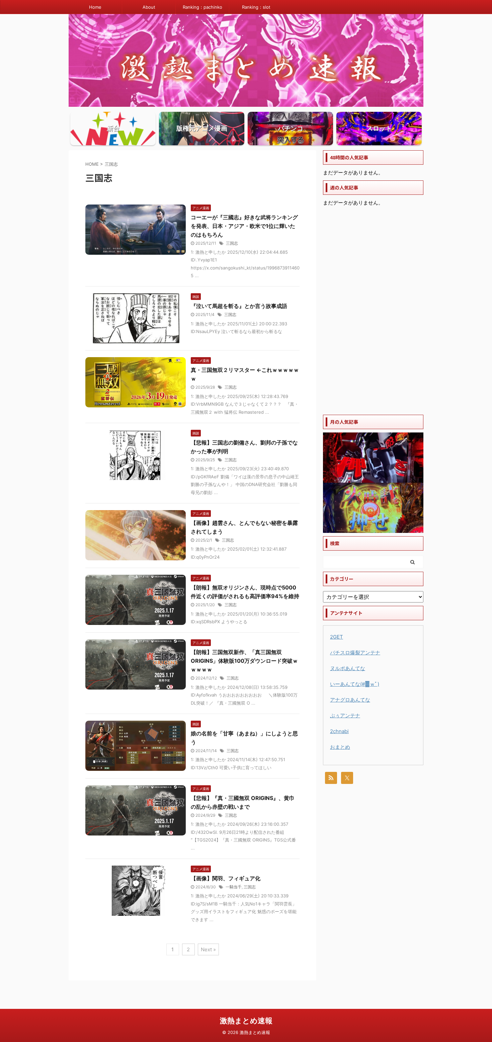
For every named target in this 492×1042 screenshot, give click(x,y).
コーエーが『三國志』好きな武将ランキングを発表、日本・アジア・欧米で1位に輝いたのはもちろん (244, 226)
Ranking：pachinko (202, 7)
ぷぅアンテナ (345, 715)
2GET (336, 637)
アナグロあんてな (350, 700)
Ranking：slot (256, 7)
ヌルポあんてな (347, 668)
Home (95, 7)
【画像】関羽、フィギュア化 (225, 878)
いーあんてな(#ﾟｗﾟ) (354, 684)
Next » (208, 949)
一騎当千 (234, 886)
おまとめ (340, 747)
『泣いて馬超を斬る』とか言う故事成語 (239, 306)
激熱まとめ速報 (246, 1020)
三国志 (232, 243)
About (149, 7)
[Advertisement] (373, 311)
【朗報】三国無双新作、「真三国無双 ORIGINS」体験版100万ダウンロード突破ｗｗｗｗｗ (244, 661)
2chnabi (339, 731)
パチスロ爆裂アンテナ (355, 652)
